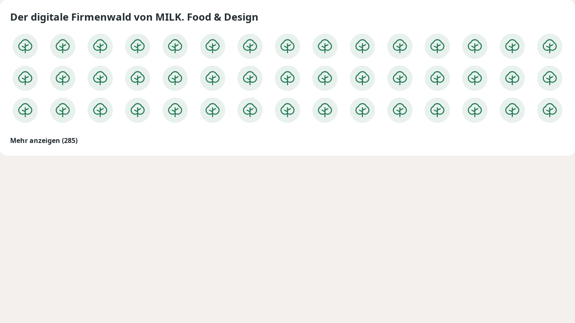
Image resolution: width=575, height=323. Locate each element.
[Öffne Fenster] (25, 46)
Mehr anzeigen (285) (43, 140)
